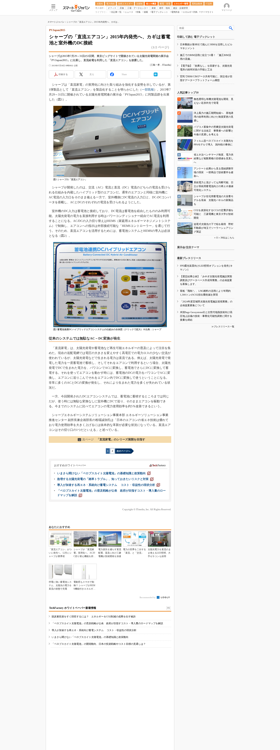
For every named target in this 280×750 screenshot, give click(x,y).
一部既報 (148, 89)
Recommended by (148, 597)
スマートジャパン (56, 22)
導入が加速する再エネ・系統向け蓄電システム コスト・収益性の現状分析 (94, 630)
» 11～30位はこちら (224, 237)
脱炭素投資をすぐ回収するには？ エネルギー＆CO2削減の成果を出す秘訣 (94, 616)
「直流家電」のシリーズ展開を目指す (111, 439)
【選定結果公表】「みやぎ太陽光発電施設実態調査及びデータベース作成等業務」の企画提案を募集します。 (206, 280)
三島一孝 (155, 65)
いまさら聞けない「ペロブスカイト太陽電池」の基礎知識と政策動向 (90, 637)
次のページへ (123, 451)
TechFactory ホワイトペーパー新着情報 (72, 608)
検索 (231, 28)
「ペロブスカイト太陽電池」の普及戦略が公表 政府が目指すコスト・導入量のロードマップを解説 (107, 623)
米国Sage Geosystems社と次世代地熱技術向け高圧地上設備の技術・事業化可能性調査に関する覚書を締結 (206, 316)
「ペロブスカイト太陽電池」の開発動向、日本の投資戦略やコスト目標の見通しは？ (99, 643)
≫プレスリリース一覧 (222, 326)
